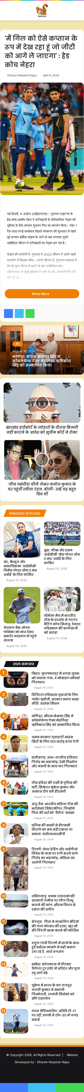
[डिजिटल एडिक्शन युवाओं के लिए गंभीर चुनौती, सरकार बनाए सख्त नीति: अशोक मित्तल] (16, 699)
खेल (17, 344)
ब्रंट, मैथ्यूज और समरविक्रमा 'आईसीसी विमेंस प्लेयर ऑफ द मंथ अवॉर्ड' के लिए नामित (20, 568)
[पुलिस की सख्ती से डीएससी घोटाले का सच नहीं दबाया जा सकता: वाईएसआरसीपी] (16, 833)
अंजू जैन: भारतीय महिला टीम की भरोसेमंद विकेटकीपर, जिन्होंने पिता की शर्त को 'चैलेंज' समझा (55, 808)
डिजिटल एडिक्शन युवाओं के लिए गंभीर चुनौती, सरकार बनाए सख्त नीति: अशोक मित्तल (55, 699)
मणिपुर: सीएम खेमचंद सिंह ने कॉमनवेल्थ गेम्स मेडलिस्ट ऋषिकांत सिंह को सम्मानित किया (41, 361)
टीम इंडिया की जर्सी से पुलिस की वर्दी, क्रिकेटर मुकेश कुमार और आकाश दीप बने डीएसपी (54, 787)
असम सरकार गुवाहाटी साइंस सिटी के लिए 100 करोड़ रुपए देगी (55, 739)
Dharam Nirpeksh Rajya (22, 75)
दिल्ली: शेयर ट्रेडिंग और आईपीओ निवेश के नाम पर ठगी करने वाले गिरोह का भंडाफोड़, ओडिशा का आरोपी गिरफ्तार (55, 856)
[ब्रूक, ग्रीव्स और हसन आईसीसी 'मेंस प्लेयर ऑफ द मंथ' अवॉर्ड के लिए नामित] (62, 534)
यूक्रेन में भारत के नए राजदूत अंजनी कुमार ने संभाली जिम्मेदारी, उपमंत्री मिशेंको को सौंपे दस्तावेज (53, 992)
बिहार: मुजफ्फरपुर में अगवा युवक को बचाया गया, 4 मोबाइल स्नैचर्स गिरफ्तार (56, 678)
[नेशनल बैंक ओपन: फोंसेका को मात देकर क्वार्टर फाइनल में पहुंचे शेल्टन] (22, 605)
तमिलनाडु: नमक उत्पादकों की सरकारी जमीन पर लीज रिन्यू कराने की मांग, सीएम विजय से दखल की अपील (53, 903)
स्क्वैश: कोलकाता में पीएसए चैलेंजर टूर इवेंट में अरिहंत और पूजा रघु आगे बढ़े (56, 968)
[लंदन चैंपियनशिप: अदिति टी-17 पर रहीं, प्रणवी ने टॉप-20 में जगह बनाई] (16, 1021)
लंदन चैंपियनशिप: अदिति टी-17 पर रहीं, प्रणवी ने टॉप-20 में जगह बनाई (55, 1015)
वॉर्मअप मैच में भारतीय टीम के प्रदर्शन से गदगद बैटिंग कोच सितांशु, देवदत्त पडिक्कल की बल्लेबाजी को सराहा (62, 624)
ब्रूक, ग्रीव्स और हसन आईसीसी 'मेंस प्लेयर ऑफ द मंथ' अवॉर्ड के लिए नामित (62, 556)
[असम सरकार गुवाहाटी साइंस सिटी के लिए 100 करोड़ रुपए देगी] (16, 743)
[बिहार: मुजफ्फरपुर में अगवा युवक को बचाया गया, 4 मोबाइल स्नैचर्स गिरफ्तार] (16, 680)
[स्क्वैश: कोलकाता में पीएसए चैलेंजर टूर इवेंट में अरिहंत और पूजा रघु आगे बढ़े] (16, 969)
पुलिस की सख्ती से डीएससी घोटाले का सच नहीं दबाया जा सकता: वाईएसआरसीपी (52, 829)
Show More (41, 294)
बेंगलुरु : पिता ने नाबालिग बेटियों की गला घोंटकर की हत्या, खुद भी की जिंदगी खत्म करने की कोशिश (55, 926)
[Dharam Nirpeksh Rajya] (42, 10)
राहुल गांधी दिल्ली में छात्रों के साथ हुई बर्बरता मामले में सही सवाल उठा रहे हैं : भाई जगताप (55, 947)
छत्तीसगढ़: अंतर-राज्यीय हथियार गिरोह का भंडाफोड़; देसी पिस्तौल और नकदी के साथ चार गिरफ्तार (55, 761)
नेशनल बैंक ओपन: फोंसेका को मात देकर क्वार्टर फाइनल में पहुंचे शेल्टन (20, 634)
